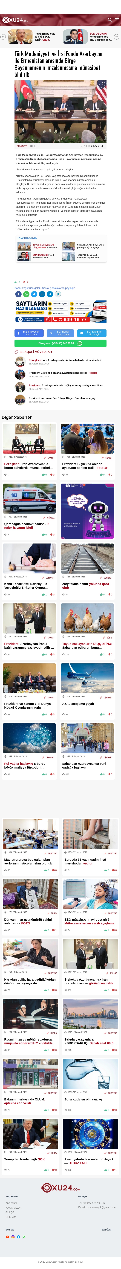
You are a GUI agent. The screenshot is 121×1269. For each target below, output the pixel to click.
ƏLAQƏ (10, 1212)
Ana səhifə (11, 1203)
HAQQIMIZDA (13, 1207)
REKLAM (11, 1217)
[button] (117, 36)
